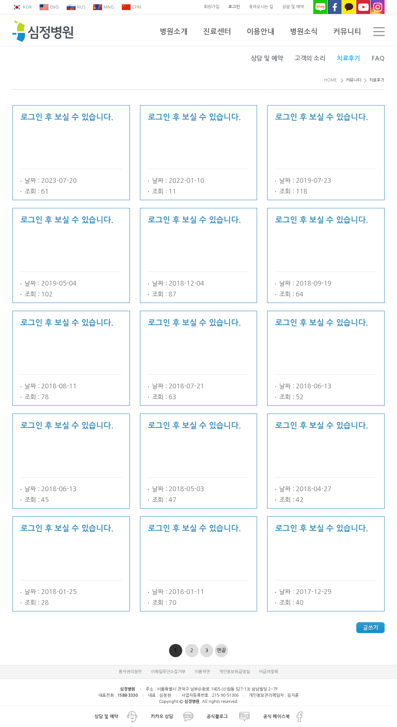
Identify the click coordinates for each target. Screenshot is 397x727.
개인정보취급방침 (234, 672)
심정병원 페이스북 (335, 7)
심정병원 (42, 31)
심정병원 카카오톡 (349, 7)
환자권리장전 (130, 672)
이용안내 (260, 31)
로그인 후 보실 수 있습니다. (67, 117)
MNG (109, 7)
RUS (81, 7)
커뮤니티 (347, 31)
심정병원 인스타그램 (378, 7)
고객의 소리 (310, 58)
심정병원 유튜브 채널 (363, 7)
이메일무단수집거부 (168, 672)
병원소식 (304, 31)
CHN (136, 7)
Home (330, 80)
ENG (54, 7)
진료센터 (217, 31)
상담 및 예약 (293, 7)
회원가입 (211, 7)
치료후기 (348, 58)
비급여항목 (268, 672)
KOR (27, 7)
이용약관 (202, 672)
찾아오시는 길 (261, 7)
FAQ (378, 58)
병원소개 (174, 31)
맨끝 (221, 650)
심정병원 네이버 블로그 (320, 7)
